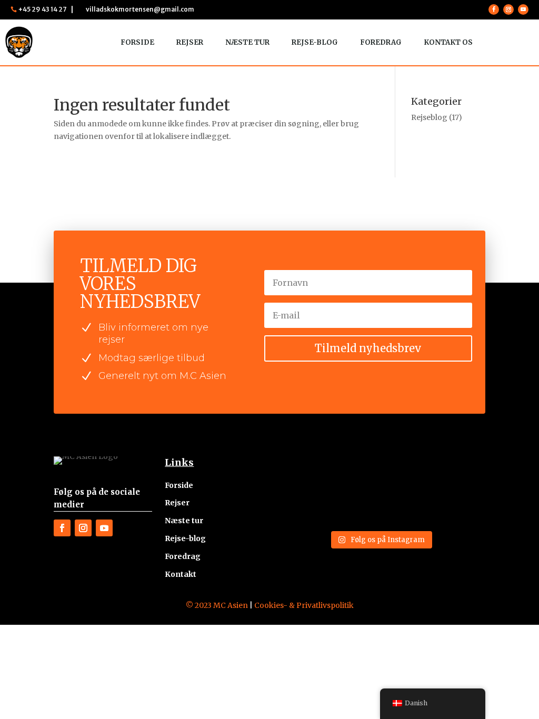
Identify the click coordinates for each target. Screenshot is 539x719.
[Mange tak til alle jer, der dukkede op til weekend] (407, 508)
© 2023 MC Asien (217, 605)
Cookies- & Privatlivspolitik (304, 605)
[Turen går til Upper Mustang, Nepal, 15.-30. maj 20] (461, 476)
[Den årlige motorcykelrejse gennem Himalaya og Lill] (300, 476)
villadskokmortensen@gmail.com (140, 9)
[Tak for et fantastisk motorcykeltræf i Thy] (354, 508)
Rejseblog (429, 117)
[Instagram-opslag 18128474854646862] (300, 508)
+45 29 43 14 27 (42, 9)
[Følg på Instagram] (508, 9)
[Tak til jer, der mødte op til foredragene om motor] (354, 476)
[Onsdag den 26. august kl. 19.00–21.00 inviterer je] (461, 508)
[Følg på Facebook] (493, 9)
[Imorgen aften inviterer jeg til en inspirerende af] (407, 476)
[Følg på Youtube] (523, 9)
